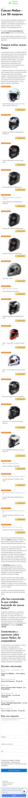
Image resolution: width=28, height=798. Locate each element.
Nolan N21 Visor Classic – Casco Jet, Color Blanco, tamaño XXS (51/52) (14, 104)
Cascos (3, 8)
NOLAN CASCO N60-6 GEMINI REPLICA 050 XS (13, 498)
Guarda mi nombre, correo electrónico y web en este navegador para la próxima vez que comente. (14, 763)
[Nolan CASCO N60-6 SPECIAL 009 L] (14, 178)
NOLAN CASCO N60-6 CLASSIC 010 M (13, 228)
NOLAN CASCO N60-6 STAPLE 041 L (12, 253)
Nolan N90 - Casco (8, 278)
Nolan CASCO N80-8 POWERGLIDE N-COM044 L (13, 202)
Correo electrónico (7, 744)
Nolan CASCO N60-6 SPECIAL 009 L (12, 187)
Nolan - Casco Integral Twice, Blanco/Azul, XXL (14, 370)
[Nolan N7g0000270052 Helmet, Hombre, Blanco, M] (14, 441)
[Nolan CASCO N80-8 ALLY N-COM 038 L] (14, 388)
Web (2, 751)
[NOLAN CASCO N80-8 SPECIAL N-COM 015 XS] (14, 511)
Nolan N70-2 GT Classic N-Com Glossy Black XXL (13, 422)
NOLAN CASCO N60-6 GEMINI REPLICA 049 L (13, 317)
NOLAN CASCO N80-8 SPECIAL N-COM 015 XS (13, 516)
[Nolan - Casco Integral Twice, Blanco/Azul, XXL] (14, 361)
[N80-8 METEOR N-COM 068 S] (14, 289)
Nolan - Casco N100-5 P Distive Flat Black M (14, 344)
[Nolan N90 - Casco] (14, 270)
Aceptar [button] (14, 795)
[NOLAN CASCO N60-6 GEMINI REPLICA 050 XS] (14, 493)
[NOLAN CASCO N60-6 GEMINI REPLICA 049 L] (14, 308)
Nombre (3, 737)
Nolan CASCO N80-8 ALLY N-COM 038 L (14, 396)
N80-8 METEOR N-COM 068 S (11, 291)
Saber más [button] (5, 792)
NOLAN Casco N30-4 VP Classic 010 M (13, 530)
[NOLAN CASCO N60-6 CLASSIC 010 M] (14, 220)
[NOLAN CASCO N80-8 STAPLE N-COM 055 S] (14, 476)
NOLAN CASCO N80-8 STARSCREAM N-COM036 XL (13, 133)
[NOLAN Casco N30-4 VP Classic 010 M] (14, 527)
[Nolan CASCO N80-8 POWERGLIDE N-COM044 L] (14, 198)
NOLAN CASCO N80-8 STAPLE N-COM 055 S (13, 480)
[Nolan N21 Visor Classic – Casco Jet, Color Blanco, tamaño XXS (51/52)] (14, 95)
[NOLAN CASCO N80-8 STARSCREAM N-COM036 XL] (14, 123)
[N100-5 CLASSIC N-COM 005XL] (14, 463)
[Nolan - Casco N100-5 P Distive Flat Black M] (14, 334)
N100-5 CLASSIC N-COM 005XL (11, 466)
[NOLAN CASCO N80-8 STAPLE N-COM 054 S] (14, 152)
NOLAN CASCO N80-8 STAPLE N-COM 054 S (13, 161)
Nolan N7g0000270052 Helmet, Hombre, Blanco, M (13, 450)
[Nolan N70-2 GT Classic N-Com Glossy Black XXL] (14, 413)
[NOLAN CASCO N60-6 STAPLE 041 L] (14, 245)
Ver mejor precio (21, 109)
